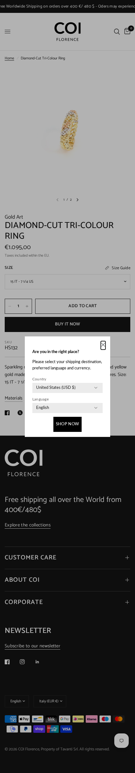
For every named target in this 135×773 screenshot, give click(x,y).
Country (39, 379)
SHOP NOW (67, 424)
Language (40, 399)
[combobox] (55, 388)
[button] (103, 345)
